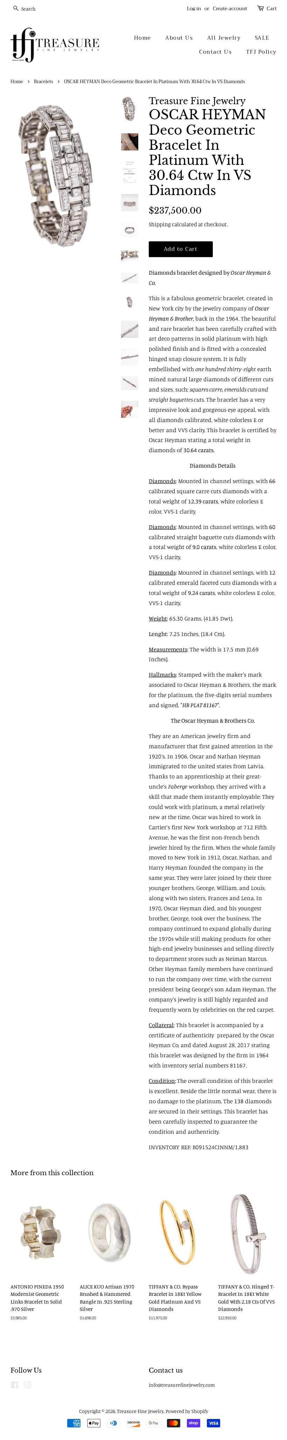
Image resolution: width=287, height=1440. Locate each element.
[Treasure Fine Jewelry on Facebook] (14, 1386)
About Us (179, 37)
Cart (271, 9)
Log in (194, 8)
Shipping (160, 224)
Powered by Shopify (187, 1411)
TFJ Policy (261, 51)
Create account (230, 8)
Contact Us (215, 51)
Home (142, 37)
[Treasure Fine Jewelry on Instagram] (27, 1386)
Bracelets (43, 82)
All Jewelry (224, 37)
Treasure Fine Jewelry (140, 1411)
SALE (262, 37)
